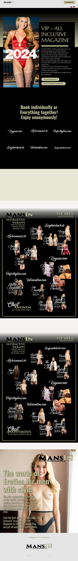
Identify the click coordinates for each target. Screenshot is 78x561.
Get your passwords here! (50, 79)
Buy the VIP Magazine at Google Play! (53, 83)
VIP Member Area (69, 2)
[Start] (8, 2)
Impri (28, 555)
